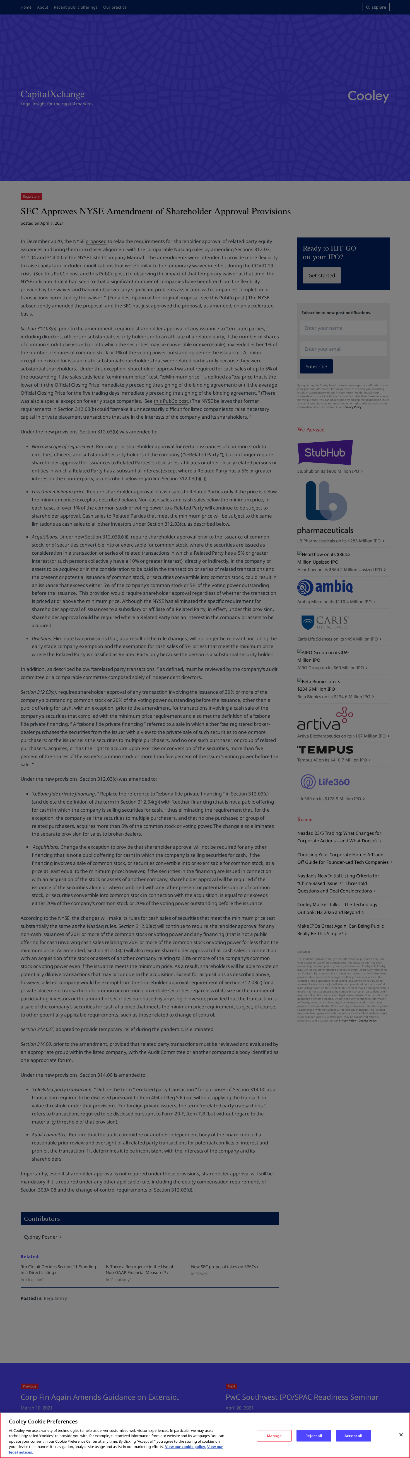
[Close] (401, 1434)
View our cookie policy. (185, 1446)
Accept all (353, 1435)
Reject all (313, 1435)
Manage (274, 1435)
